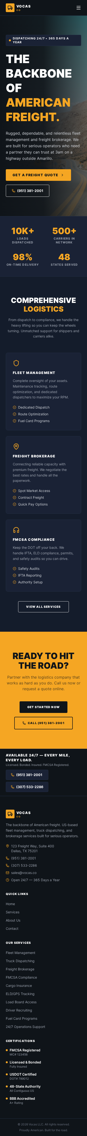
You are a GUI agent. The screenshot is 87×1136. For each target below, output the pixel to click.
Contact (12, 928)
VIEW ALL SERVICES (43, 606)
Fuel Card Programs (21, 1018)
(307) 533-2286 (29, 787)
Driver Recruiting (19, 1010)
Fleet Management (20, 953)
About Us (13, 920)
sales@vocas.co (23, 873)
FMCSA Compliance (21, 977)
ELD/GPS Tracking (20, 994)
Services (12, 912)
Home (10, 904)
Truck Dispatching (20, 961)
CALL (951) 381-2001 (46, 723)
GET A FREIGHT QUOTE (35, 175)
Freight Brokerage (20, 969)
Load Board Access (21, 1002)
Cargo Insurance (19, 985)
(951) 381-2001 (30, 191)
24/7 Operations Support (25, 1027)
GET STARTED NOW (43, 707)
